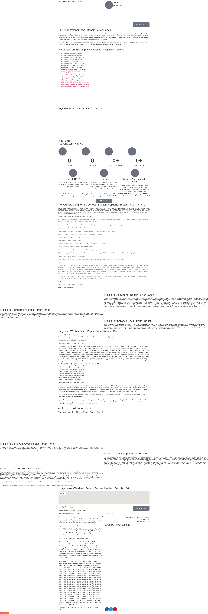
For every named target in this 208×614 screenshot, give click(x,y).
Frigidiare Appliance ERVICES (69, 513)
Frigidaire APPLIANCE (70, 1)
